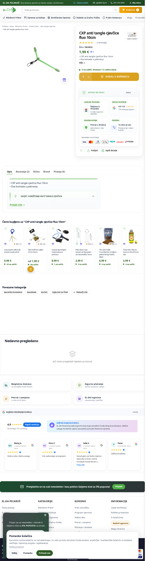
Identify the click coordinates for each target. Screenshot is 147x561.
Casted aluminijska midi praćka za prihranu (59, 252)
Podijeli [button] (94, 150)
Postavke (27, 553)
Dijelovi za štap (60, 292)
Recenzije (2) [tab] (22, 171)
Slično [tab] (36, 171)
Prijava (118, 486)
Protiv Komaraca (114, 17)
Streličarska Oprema (60, 17)
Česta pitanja (8, 507)
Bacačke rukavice (13, 292)
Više (81, 62)
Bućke (44, 292)
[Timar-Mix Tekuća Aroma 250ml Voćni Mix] (132, 236)
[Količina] (85, 77)
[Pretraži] (115, 10)
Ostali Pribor (34, 26)
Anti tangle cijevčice (48, 26)
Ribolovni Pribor (13, 17)
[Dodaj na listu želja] (81, 150)
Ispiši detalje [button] (111, 150)
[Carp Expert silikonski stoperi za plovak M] (13, 236)
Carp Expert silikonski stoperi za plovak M (12, 250)
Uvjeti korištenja (118, 507)
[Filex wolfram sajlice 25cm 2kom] (37, 236)
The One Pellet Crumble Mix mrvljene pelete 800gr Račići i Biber (107, 253)
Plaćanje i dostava (83, 527)
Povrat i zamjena (83, 522)
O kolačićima (117, 517)
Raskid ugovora (120, 523)
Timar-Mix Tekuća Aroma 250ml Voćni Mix (131, 252)
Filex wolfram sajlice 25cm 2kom (35, 250)
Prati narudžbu (82, 507)
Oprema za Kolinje (36, 17)
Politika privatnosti (120, 512)
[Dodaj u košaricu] (109, 77)
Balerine (31, 292)
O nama (5, 512)
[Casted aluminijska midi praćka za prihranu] (60, 236)
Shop (12, 26)
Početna (5, 26)
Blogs (129, 17)
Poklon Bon (80, 517)
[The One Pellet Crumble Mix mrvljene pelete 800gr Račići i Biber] (108, 236)
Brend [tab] (46, 171)
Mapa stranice (118, 528)
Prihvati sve (44, 553)
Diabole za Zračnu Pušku (88, 17)
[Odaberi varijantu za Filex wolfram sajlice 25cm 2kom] (30, 269)
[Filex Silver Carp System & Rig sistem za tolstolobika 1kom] (84, 236)
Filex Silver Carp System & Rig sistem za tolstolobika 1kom (84, 252)
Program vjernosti (83, 512)
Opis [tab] (9, 171)
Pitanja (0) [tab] (59, 171)
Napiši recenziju (32, 424)
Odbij (14, 553)
